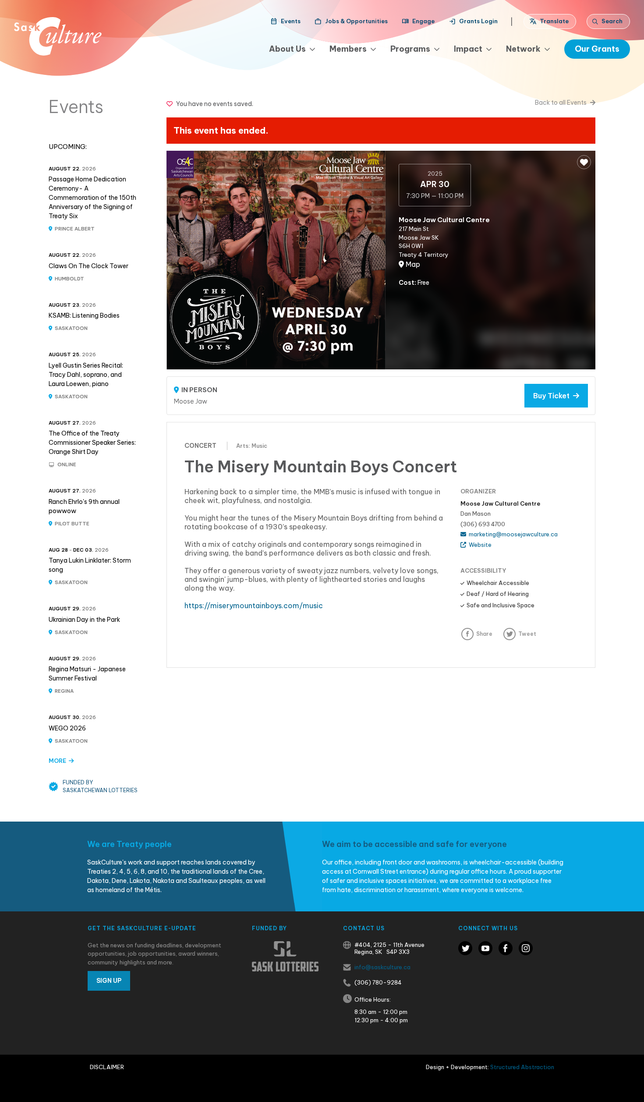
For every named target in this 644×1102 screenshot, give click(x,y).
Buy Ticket (553, 395)
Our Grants (597, 49)
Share (484, 634)
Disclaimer (107, 1066)
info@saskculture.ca (382, 967)
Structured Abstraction (522, 1066)
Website (479, 544)
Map (412, 264)
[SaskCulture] (58, 36)
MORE (59, 760)
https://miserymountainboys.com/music (253, 605)
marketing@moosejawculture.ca (512, 534)
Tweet (527, 634)
